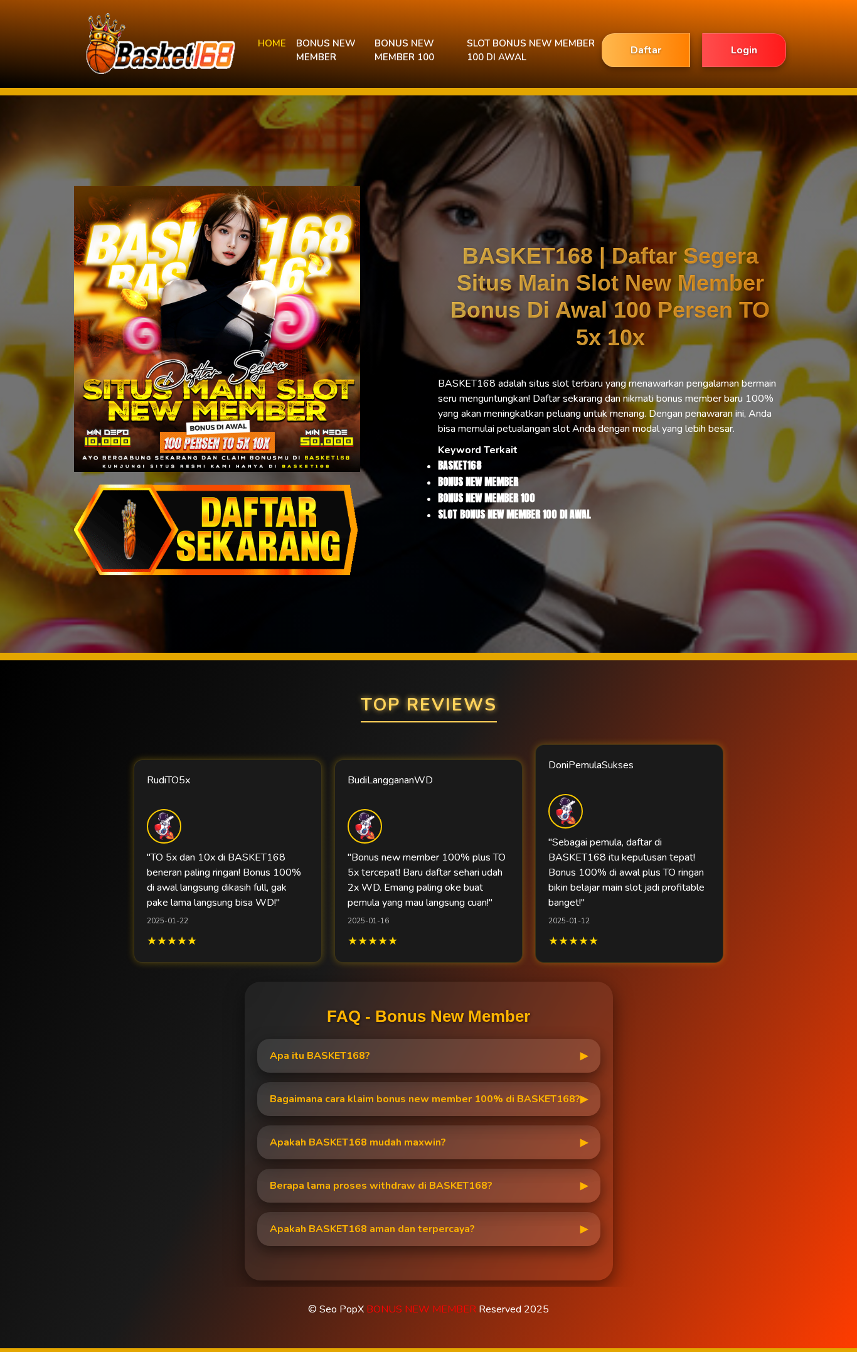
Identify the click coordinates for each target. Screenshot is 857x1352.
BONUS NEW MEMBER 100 (404, 50)
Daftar (646, 50)
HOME (272, 43)
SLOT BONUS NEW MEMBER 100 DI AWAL (531, 50)
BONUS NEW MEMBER (326, 50)
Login (744, 50)
